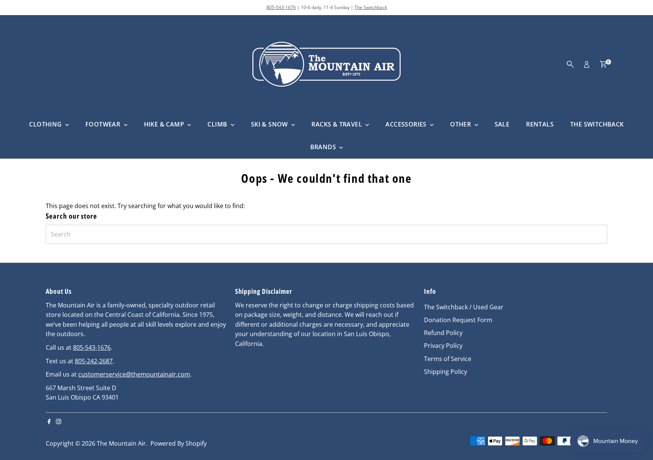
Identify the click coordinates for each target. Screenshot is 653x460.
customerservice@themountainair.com (134, 374)
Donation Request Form (458, 320)
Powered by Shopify (178, 443)
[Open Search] (570, 64)
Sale (502, 124)
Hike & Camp (165, 124)
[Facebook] (49, 422)
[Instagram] (58, 422)
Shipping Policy (445, 371)
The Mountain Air (121, 443)
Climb (218, 124)
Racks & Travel (337, 124)
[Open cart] (603, 64)
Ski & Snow (270, 124)
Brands (324, 147)
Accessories (406, 124)
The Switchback (370, 7)
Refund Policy (443, 333)
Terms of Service (447, 359)
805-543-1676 (281, 7)
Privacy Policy (443, 345)
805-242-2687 (94, 361)
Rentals (540, 124)
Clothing (46, 124)
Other (461, 124)
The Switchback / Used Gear (463, 307)
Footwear (103, 124)
